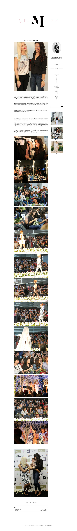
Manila (56, 153)
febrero (56, 96)
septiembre (55, 87)
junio (56, 91)
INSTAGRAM (32, 502)
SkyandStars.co (50, 525)
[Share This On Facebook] (43, 507)
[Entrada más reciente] (21, 510)
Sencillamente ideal (41, 525)
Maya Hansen (20, 96)
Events (15, 507)
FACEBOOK (27, 502)
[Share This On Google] (47, 507)
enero (56, 97)
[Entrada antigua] (39, 510)
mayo (56, 92)
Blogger (32, 525)
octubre (55, 86)
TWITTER (30, 502)
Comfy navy (56, 139)
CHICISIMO (35, 502)
